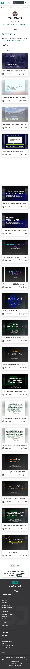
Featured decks (6, 605)
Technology (5, 600)
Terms (12, 663)
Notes (3, 652)
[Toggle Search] (26, 2)
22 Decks (6, 24)
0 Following (15, 24)
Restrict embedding (7, 650)
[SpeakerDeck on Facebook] (13, 590)
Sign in (10, 2)
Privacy (17, 663)
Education (25, 7)
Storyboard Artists (7, 614)
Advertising (5, 632)
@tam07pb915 (7, 33)
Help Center (5, 625)
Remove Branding (6, 647)
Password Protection (7, 641)
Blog (3, 627)
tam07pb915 (8, 74)
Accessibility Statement (15, 665)
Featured (3, 7)
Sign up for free (18, 2)
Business (11, 7)
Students (4, 618)
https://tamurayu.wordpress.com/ (13, 40)
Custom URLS (5, 643)
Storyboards (5, 602)
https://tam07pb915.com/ (10, 35)
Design (18, 7)
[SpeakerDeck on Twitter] (17, 590)
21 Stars (15, 29)
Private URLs (5, 639)
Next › (17, 565)
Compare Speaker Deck (8, 630)
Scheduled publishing (7, 645)
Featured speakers (7, 607)
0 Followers (23, 24)
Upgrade (19, 575)
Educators (4, 616)
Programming (5, 598)
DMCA (22, 663)
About (7, 663)
